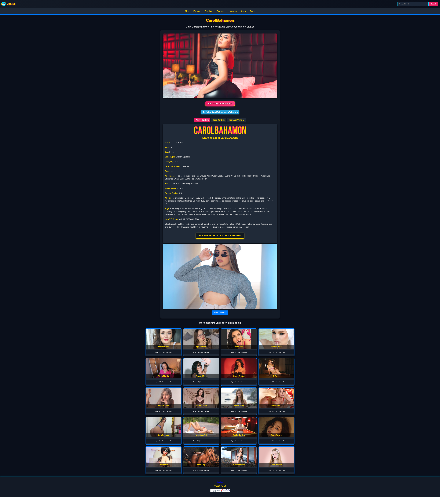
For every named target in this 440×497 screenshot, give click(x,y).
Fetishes (208, 11)
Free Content (218, 120)
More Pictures (220, 313)
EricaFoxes (239, 406)
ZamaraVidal (276, 406)
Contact (220, 482)
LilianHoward (276, 465)
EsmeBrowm (276, 435)
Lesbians (233, 11)
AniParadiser (201, 406)
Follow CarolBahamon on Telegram (222, 112)
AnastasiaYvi (201, 435)
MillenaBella (163, 347)
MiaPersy (201, 465)
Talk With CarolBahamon (220, 103)
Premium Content (236, 120)
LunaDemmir (163, 465)
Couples (220, 11)
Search (433, 4)
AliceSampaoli (239, 465)
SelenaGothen (239, 376)
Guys (243, 11)
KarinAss (239, 347)
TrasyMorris (163, 376)
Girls (187, 11)
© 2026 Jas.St (220, 486)
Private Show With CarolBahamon (220, 235)
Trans (252, 11)
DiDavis (276, 376)
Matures (196, 11)
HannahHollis (276, 347)
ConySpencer (163, 435)
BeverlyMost (201, 376)
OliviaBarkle (163, 406)
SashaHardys (239, 435)
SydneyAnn (201, 347)
